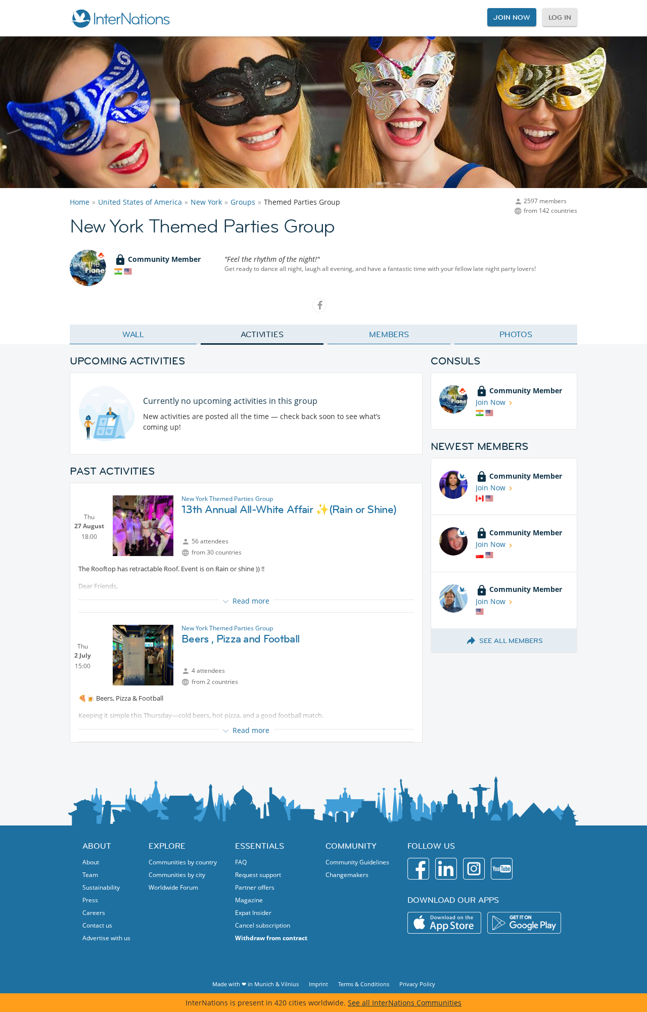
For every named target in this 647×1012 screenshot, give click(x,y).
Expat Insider (253, 912)
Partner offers (254, 887)
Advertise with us (106, 938)
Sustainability (101, 887)
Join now (511, 17)
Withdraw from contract (271, 938)
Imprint (318, 984)
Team (90, 874)
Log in (559, 17)
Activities (262, 334)
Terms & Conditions (363, 984)
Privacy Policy (417, 984)
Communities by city (177, 874)
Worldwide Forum (173, 887)
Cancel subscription (262, 925)
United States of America (140, 202)
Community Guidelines (357, 862)
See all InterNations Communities (404, 1002)
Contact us (97, 925)
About (90, 862)
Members (389, 334)
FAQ (241, 862)
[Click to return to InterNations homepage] (120, 18)
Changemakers (347, 874)
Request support (258, 874)
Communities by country (183, 862)
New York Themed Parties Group (227, 498)
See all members (511, 640)
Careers (93, 912)
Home (79, 202)
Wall (133, 334)
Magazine (249, 900)
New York (206, 202)
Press (90, 900)
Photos (515, 334)
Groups (242, 202)
